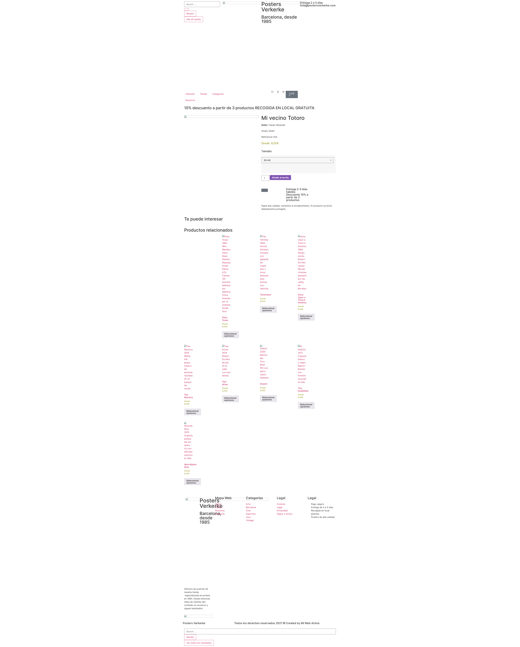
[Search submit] (186, 9)
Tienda (203, 94)
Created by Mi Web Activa (302, 623)
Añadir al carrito (280, 177)
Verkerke (190, 94)
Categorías (218, 94)
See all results (193, 19)
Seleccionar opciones (230, 334)
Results (190, 13)
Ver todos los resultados (199, 642)
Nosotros (190, 100)
